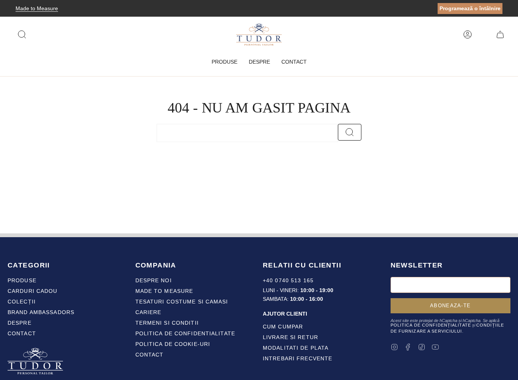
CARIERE (148, 312)
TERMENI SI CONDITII (167, 323)
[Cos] (500, 34)
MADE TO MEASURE (164, 291)
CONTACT (149, 355)
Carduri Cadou (33, 291)
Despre (19, 323)
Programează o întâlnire (470, 8)
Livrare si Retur (290, 337)
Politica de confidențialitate (431, 325)
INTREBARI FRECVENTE (297, 358)
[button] (224, 62)
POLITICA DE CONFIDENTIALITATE (185, 333)
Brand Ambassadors (41, 312)
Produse (22, 280)
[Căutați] (349, 132)
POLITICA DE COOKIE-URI (172, 344)
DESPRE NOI (153, 280)
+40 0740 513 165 (288, 280)
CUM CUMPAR (283, 327)
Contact (22, 333)
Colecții (22, 302)
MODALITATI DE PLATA (295, 348)
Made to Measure (37, 8)
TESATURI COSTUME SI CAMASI (181, 302)
